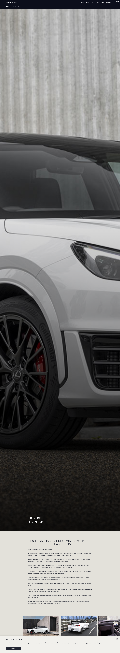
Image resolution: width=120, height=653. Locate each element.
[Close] (117, 639)
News (9, 6)
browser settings (83, 643)
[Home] (6, 6)
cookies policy (98, 643)
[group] (60, 628)
